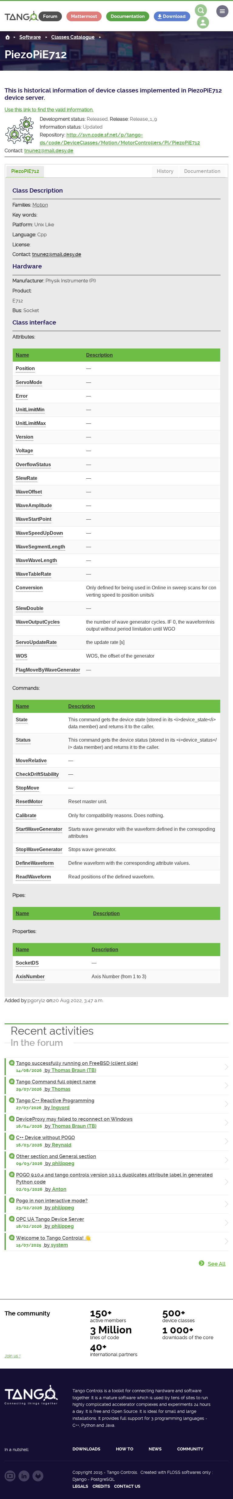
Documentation (128, 16)
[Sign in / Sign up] (203, 22)
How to (124, 1449)
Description (99, 355)
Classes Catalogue (73, 37)
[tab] (25, 172)
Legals (80, 1486)
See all (216, 1264)
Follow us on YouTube (10, 1475)
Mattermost (84, 16)
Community (190, 1449)
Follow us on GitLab (37, 1475)
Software (30, 37)
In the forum (37, 1042)
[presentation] (25, 171)
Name (22, 355)
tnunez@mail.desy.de (48, 150)
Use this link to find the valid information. (49, 110)
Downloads (86, 1449)
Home (8, 37)
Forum (50, 16)
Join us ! (12, 1355)
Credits (101, 1486)
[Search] (201, 10)
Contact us (127, 1486)
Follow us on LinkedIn (24, 1475)
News (155, 1449)
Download (174, 16)
